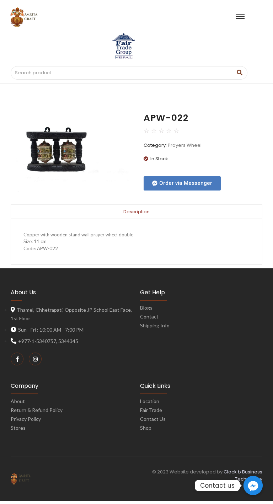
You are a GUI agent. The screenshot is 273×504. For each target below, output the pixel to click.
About (18, 401)
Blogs (146, 308)
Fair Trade (151, 410)
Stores (18, 428)
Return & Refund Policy (37, 410)
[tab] (136, 211)
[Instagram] (35, 359)
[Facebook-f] (17, 359)
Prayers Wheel (185, 145)
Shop (145, 428)
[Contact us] (253, 485)
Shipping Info (155, 325)
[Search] (239, 73)
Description (136, 211)
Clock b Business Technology (243, 475)
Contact (149, 316)
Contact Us (153, 419)
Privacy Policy (26, 419)
